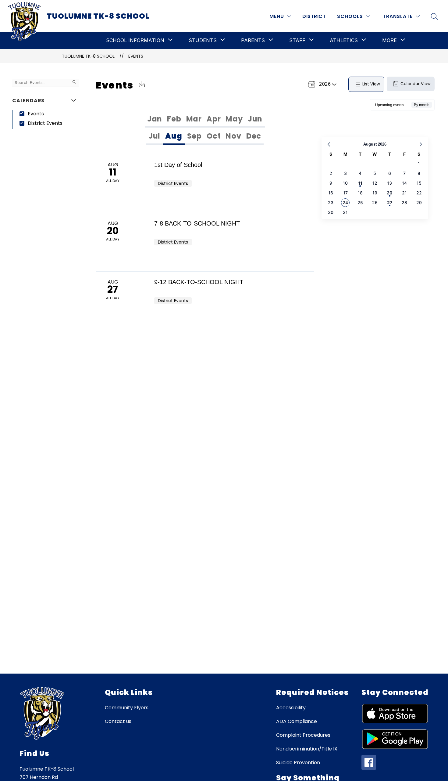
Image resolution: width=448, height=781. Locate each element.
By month (421, 105)
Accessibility (291, 707)
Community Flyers (126, 707)
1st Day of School (178, 165)
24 (345, 202)
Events (135, 56)
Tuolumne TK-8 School (88, 56)
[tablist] (205, 119)
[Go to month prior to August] (329, 144)
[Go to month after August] (421, 144)
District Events (45, 123)
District (314, 16)
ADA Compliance (296, 721)
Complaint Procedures (303, 735)
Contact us (118, 721)
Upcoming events (389, 105)
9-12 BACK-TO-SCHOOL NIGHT (198, 282)
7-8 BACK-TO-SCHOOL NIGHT (197, 223)
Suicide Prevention (298, 762)
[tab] (155, 119)
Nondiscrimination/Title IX (306, 748)
